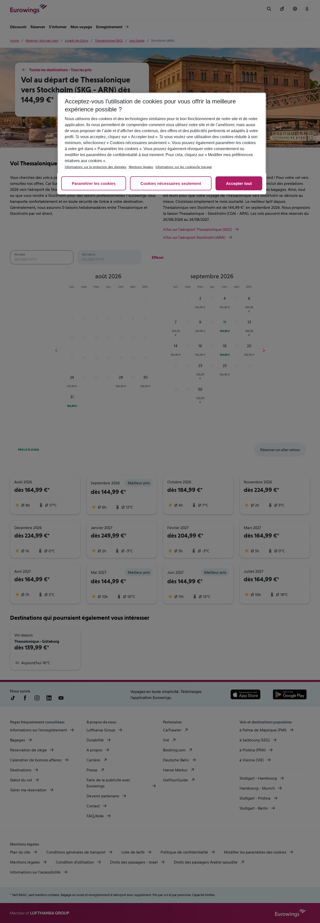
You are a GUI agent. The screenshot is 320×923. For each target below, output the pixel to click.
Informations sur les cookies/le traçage (184, 167)
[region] (161, 143)
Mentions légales (141, 167)
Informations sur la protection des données (95, 167)
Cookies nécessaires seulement (170, 184)
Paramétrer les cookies (94, 184)
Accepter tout (239, 184)
